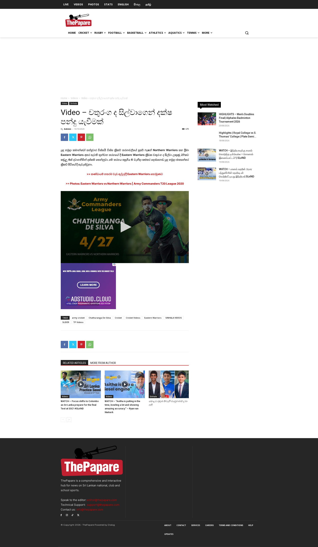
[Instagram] (67, 515)
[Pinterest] (81, 137)
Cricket (118, 317)
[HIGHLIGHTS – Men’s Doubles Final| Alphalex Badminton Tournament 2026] (207, 118)
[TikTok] (73, 515)
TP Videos (78, 322)
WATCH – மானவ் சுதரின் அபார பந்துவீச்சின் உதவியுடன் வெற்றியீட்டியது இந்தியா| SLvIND (236, 173)
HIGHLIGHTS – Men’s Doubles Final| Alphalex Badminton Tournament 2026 (236, 118)
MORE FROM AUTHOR (103, 362)
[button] (246, 32)
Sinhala (73, 103)
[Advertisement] (159, 65)
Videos (74, 98)
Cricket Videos (133, 317)
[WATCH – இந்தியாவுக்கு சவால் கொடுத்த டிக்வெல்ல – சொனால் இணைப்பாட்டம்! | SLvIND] (207, 155)
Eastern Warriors (152, 317)
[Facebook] (64, 137)
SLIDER (65, 322)
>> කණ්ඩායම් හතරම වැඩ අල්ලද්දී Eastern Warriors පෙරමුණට (125, 174)
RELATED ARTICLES (74, 362)
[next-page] (69, 419)
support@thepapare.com (103, 504)
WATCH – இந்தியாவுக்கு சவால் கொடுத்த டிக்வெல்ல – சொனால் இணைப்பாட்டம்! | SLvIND (236, 154)
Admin (67, 128)
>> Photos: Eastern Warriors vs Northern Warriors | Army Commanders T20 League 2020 (125, 183)
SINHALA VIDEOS (173, 317)
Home (64, 98)
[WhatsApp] (89, 137)
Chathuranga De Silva (100, 317)
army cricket (78, 317)
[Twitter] (73, 137)
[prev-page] (63, 419)
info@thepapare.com (89, 509)
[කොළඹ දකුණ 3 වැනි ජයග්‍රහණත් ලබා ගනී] (169, 384)
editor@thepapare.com (102, 500)
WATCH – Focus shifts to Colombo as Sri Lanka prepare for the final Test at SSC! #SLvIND (80, 405)
